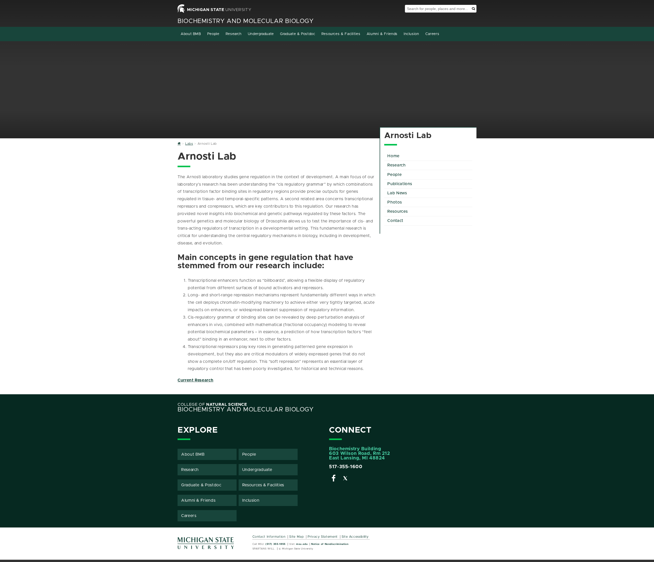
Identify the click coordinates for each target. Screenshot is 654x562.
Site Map (296, 536)
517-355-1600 (346, 467)
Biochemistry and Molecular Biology (246, 21)
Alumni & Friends (382, 34)
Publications (399, 184)
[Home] (179, 144)
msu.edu (302, 544)
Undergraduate (261, 34)
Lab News (397, 193)
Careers (432, 34)
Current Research (195, 380)
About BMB (191, 34)
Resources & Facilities (340, 34)
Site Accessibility (355, 536)
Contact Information (269, 536)
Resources (397, 211)
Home (393, 156)
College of (212, 404)
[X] (345, 479)
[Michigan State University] (206, 545)
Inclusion (411, 34)
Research (234, 34)
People (213, 34)
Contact (395, 221)
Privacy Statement (323, 536)
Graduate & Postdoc (297, 34)
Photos (394, 202)
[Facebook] (333, 479)
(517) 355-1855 (275, 544)
